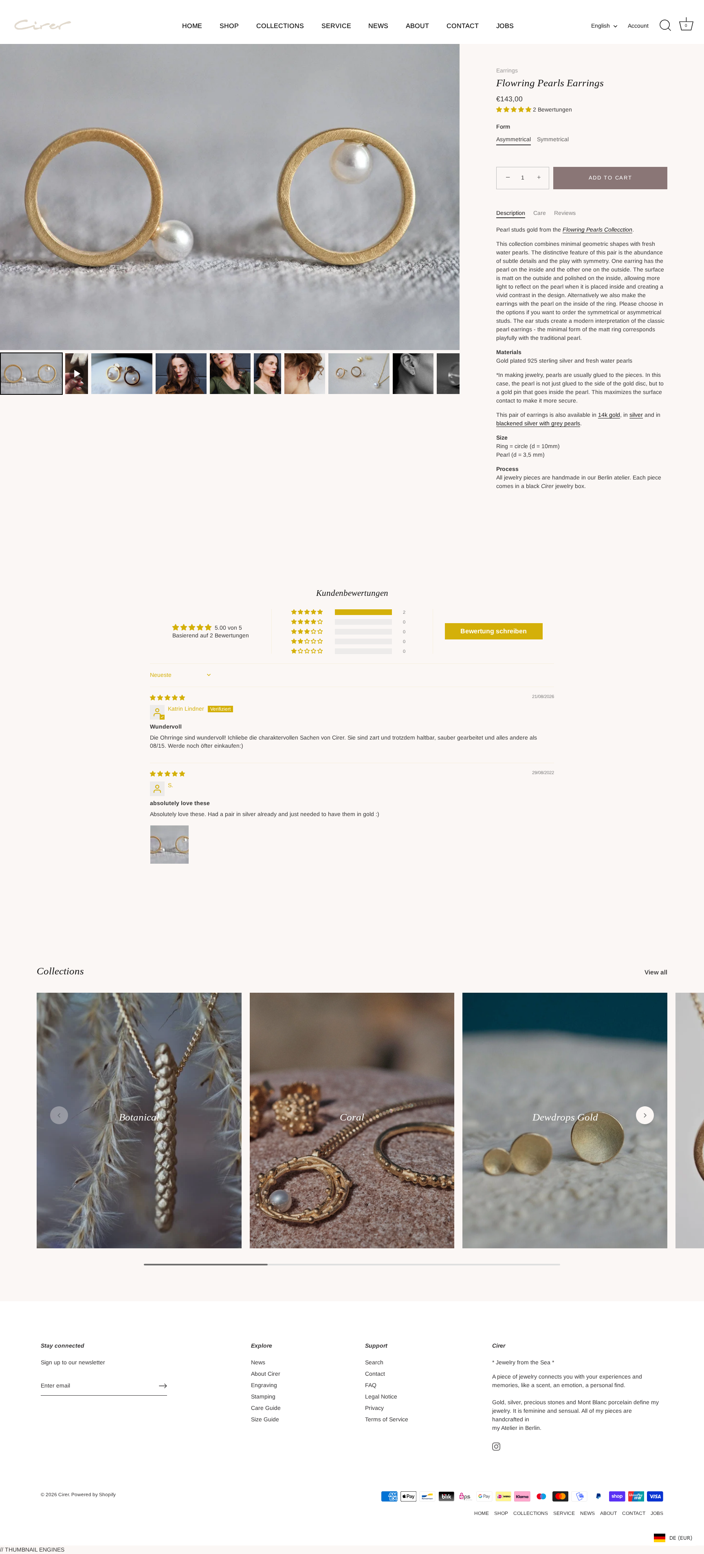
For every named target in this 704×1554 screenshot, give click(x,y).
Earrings (507, 70)
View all (656, 972)
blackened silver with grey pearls (538, 423)
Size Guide (265, 1419)
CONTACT (463, 25)
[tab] (514, 213)
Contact (375, 1373)
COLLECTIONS (280, 25)
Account (638, 25)
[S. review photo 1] (169, 844)
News (258, 1362)
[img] (167, 697)
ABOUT (417, 25)
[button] (514, 109)
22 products (352, 1127)
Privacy (374, 1408)
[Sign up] (163, 1386)
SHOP (229, 25)
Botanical (139, 1117)
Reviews (565, 213)
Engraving (264, 1385)
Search (374, 1362)
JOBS (505, 25)
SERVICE (336, 25)
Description (510, 213)
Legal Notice (381, 1396)
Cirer (63, 1494)
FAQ (370, 1385)
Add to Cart (610, 178)
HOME (192, 25)
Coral (352, 1117)
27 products (565, 1127)
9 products (139, 1127)
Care (539, 213)
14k (603, 414)
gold (614, 414)
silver (636, 414)
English (600, 25)
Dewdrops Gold (565, 1117)
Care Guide (266, 1408)
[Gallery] (230, 220)
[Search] (665, 26)
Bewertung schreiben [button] (493, 631)
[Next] (448, 197)
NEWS (378, 25)
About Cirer (265, 1373)
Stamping (263, 1396)
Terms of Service (386, 1419)
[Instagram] (496, 1446)
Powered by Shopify (93, 1494)
